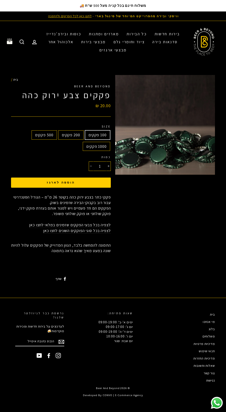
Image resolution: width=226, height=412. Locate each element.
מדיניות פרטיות (204, 343)
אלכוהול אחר (60, 41)
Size (106, 126)
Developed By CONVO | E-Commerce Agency (113, 395)
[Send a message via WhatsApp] (217, 403)
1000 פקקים (96, 146)
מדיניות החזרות (204, 358)
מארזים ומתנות (104, 33)
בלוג (212, 329)
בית (15, 79)
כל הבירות (136, 33)
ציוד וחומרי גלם (129, 41)
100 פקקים (98, 134)
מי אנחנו (209, 321)
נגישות (210, 380)
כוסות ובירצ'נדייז (63, 33)
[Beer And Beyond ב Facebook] (48, 355)
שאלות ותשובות (204, 365)
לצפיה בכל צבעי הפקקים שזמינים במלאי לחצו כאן (70, 224)
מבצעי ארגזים (113, 49)
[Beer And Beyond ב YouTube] (39, 355)
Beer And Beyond (92, 86)
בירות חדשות (167, 33)
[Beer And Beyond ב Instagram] (58, 355)
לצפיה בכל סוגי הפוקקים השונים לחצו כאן (77, 230)
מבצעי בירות (93, 41)
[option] (113, 16)
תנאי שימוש (207, 351)
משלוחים (209, 336)
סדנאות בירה (165, 41)
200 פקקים (71, 134)
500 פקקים (44, 134)
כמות (106, 157)
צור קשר (209, 373)
